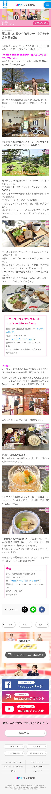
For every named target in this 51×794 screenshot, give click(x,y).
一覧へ (25, 625)
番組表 (5, 8)
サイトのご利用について (13, 762)
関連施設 (37, 746)
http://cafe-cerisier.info (21, 339)
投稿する (24, 733)
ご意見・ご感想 (37, 767)
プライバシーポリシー (37, 762)
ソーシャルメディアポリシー (13, 767)
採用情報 (13, 771)
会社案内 (14, 746)
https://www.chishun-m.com (24, 581)
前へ (11, 625)
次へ (41, 625)
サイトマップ (37, 771)
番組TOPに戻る (41, 23)
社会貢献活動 (14, 753)
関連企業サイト (36, 753)
